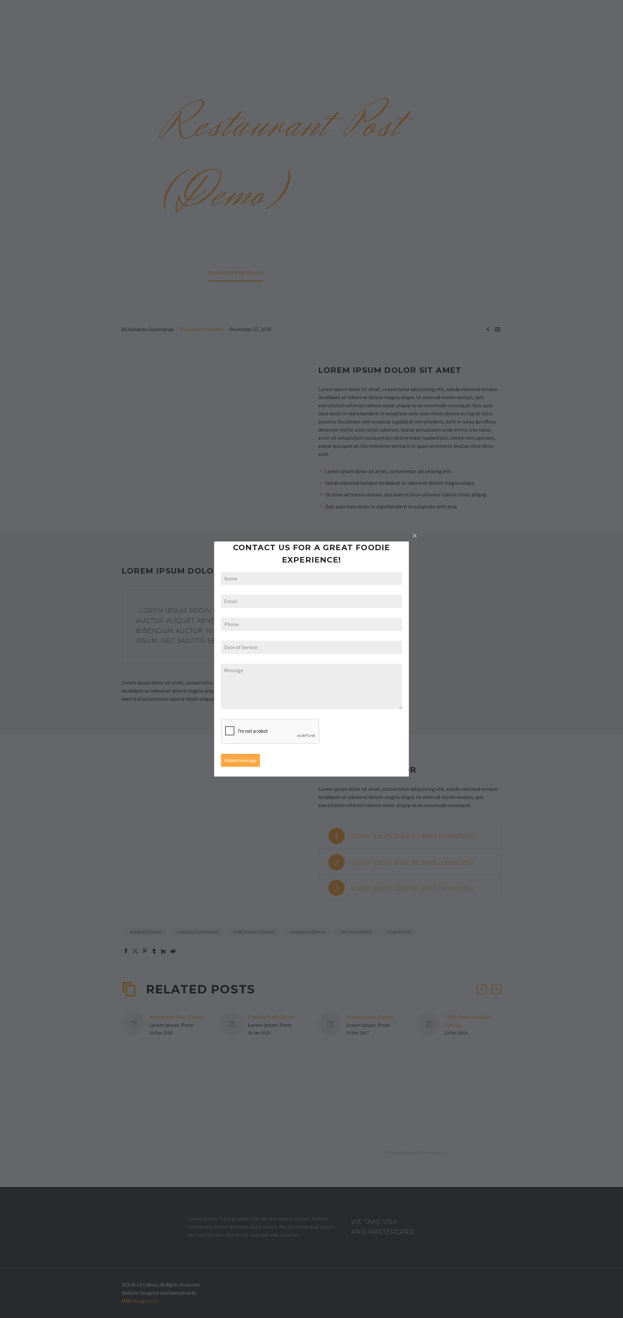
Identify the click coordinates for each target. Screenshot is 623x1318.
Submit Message (240, 760)
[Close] (415, 535)
